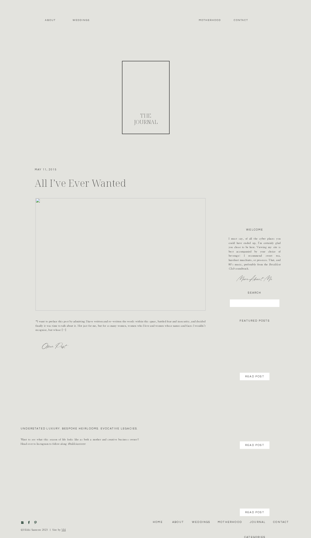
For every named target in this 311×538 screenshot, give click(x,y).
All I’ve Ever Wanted (80, 183)
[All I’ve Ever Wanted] (120, 254)
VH (63, 530)
